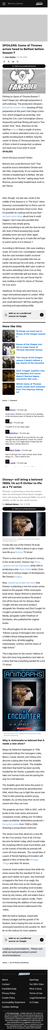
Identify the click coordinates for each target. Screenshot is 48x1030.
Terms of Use (35, 993)
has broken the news (22, 582)
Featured (13, 400)
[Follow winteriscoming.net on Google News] (42, 315)
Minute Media (14, 1013)
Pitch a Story (35, 988)
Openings (34, 979)
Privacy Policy (8, 993)
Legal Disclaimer (37, 998)
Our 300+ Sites (36, 984)
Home (4, 400)
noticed (14, 129)
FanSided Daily (9, 988)
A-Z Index (34, 1002)
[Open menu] (3, 3)
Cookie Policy (8, 998)
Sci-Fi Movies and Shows (19, 962)
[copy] (17, 61)
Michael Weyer (12, 504)
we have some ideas (12, 216)
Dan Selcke (10, 57)
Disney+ (19, 552)
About (5, 979)
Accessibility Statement (13, 1002)
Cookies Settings (10, 1007)
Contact (6, 984)
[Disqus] (25, 436)
